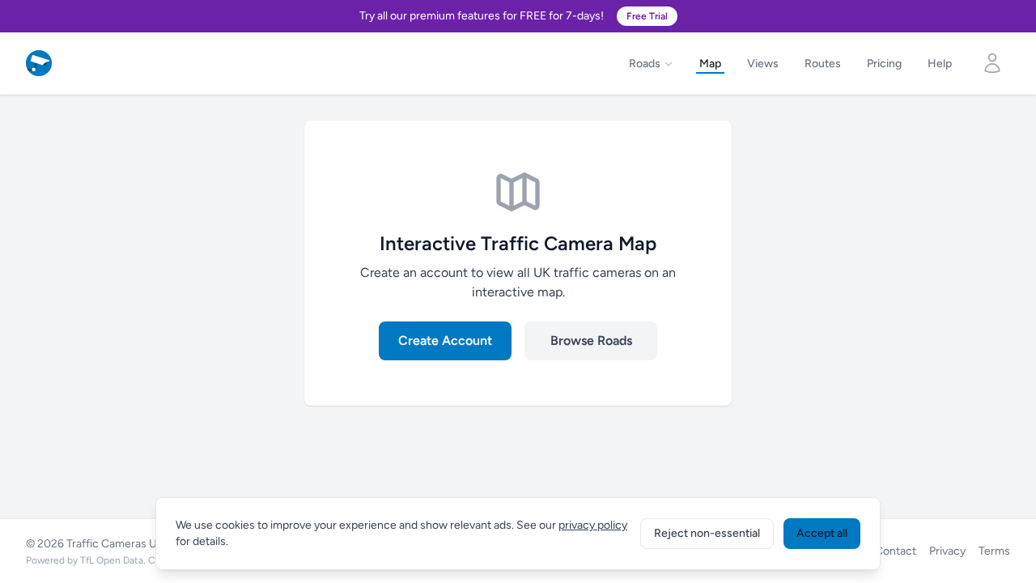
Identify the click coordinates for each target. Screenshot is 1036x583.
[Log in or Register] (992, 63)
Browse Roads (591, 340)
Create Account (445, 340)
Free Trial (647, 16)
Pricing (884, 63)
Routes (823, 63)
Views (763, 63)
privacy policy (592, 525)
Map (710, 63)
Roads (644, 63)
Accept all (821, 533)
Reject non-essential (707, 533)
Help (940, 63)
